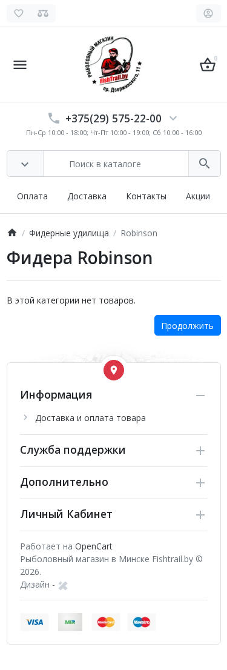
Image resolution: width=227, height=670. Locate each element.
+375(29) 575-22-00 (113, 118)
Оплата (32, 196)
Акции (198, 196)
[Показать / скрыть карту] (114, 370)
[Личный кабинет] (208, 13)
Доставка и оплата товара (90, 417)
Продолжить (187, 325)
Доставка (87, 196)
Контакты (146, 196)
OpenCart (94, 546)
